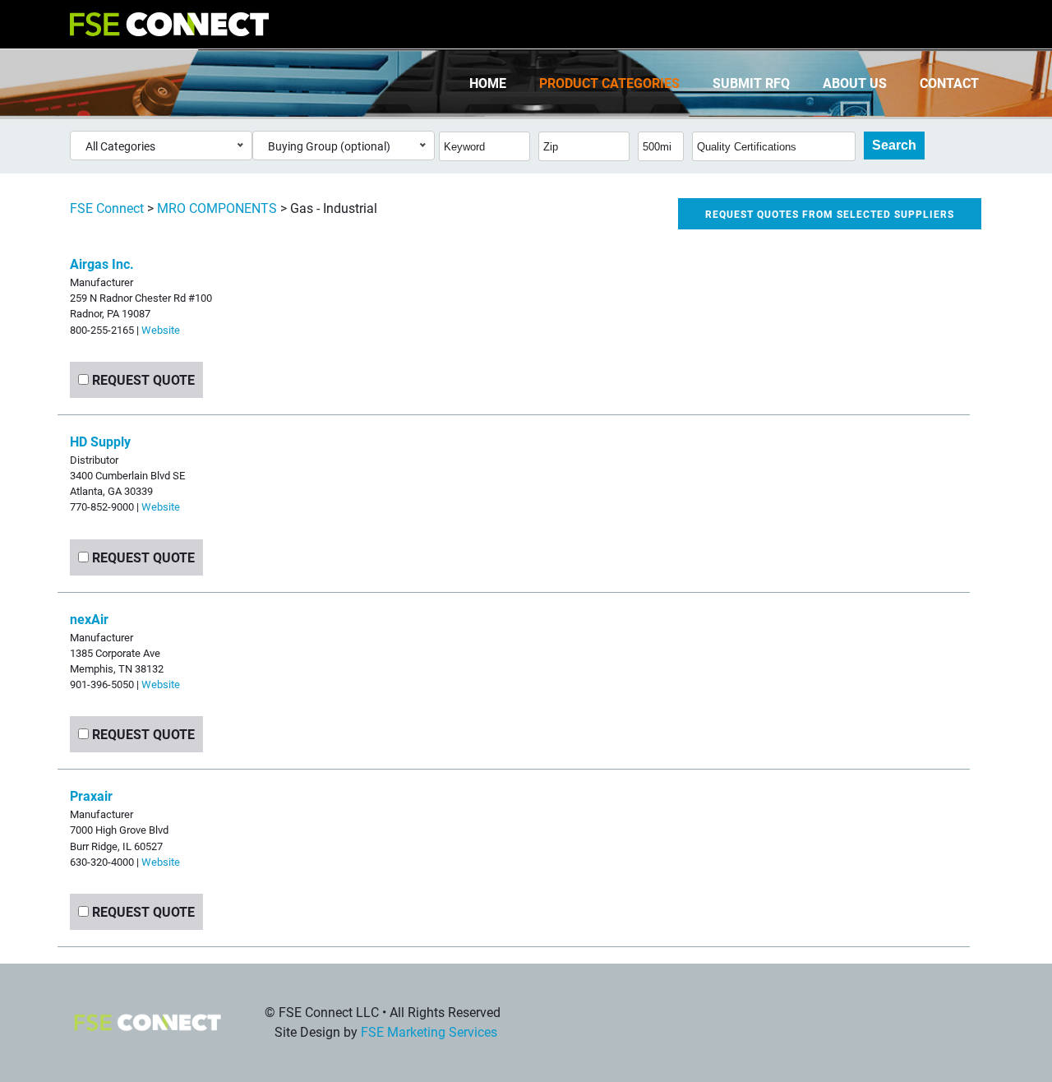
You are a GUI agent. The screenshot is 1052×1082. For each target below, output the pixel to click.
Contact (949, 82)
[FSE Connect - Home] (169, 24)
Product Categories (609, 82)
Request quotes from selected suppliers (829, 213)
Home (487, 82)
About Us (855, 82)
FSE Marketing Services (429, 1031)
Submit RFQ (751, 82)
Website (160, 329)
